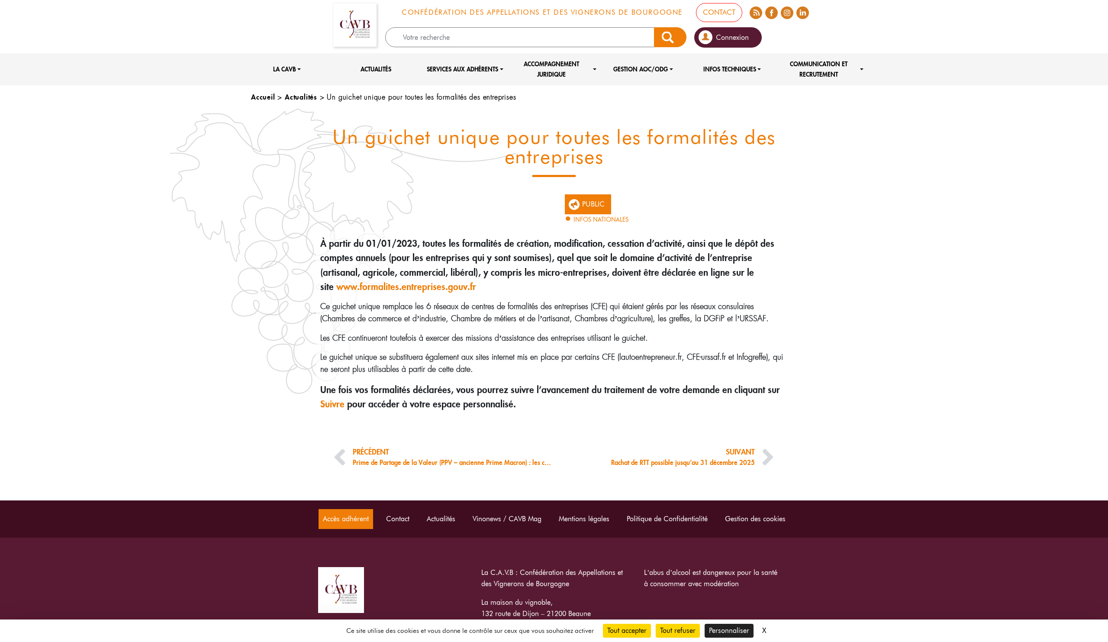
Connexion (732, 37)
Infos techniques (729, 69)
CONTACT (719, 12)
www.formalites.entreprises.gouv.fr (406, 286)
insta (786, 11)
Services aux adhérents (462, 69)
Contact (397, 519)
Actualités (376, 69)
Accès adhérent (346, 519)
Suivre (332, 404)
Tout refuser (678, 630)
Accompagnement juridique (551, 69)
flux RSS (755, 11)
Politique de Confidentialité (667, 519)
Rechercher (670, 37)
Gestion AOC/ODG (640, 69)
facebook (771, 11)
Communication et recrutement (818, 69)
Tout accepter (627, 630)
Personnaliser (729, 630)
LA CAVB (284, 69)
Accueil (263, 96)
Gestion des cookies (755, 519)
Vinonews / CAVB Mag (507, 519)
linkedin (802, 11)
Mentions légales (584, 519)
